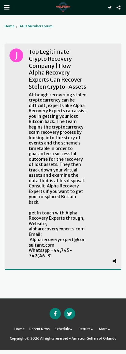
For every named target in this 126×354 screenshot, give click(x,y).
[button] (7, 7)
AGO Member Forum (36, 26)
